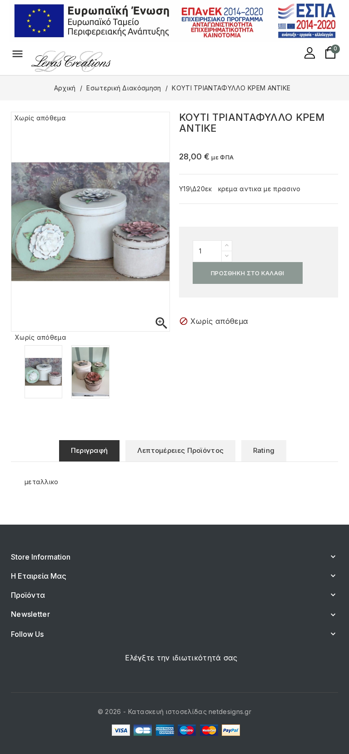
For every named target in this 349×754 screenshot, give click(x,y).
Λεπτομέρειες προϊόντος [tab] (180, 450)
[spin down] (226, 256)
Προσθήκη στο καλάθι (247, 273)
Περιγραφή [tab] (89, 450)
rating (264, 450)
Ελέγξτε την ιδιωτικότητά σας (181, 657)
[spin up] (226, 246)
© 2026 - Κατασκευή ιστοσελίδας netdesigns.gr (174, 711)
